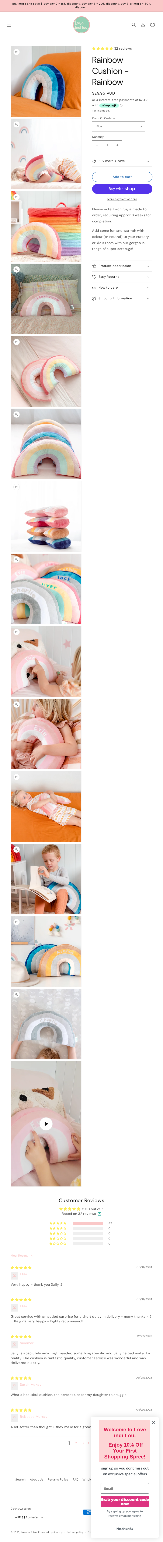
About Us (37, 1479)
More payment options (122, 199)
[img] (21, 1268)
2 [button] (76, 1443)
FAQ (76, 1479)
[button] (9, 24)
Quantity (98, 137)
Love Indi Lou (29, 1532)
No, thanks (125, 1528)
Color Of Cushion (103, 118)
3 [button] (83, 1443)
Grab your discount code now (125, 1501)
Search (20, 1479)
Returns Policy (58, 1479)
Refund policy (75, 1532)
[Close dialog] (153, 1422)
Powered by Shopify (50, 1532)
